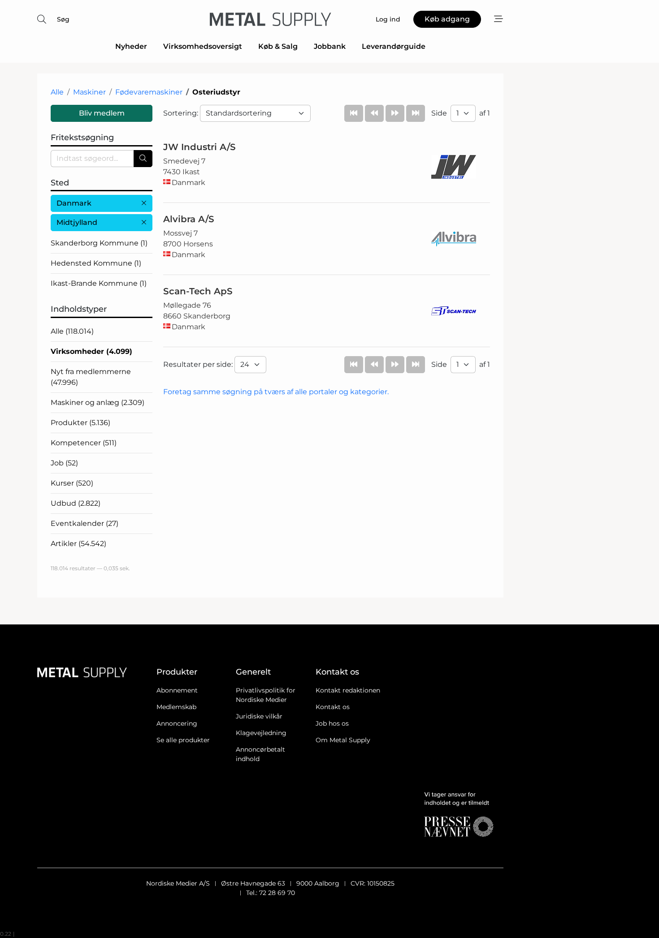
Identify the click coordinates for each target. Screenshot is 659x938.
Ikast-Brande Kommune (99, 283)
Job (64, 463)
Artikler (78, 543)
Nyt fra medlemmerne (91, 377)
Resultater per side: (198, 364)
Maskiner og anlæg (97, 402)
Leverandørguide (393, 46)
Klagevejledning (261, 733)
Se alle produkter (183, 740)
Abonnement (177, 690)
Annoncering (176, 723)
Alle (57, 92)
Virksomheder (91, 351)
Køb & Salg (278, 46)
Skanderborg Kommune (99, 243)
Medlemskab (176, 707)
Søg (63, 19)
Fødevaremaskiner (148, 92)
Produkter (80, 422)
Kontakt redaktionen (348, 690)
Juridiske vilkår (259, 716)
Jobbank (330, 46)
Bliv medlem (102, 113)
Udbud (75, 503)
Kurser (72, 483)
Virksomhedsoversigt (202, 46)
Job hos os (332, 723)
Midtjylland (76, 222)
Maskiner (89, 92)
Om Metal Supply (343, 740)
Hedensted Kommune (96, 263)
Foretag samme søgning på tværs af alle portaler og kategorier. (276, 391)
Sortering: (181, 113)
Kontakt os (333, 707)
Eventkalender (84, 523)
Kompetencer (84, 443)
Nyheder (131, 46)
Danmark (73, 203)
